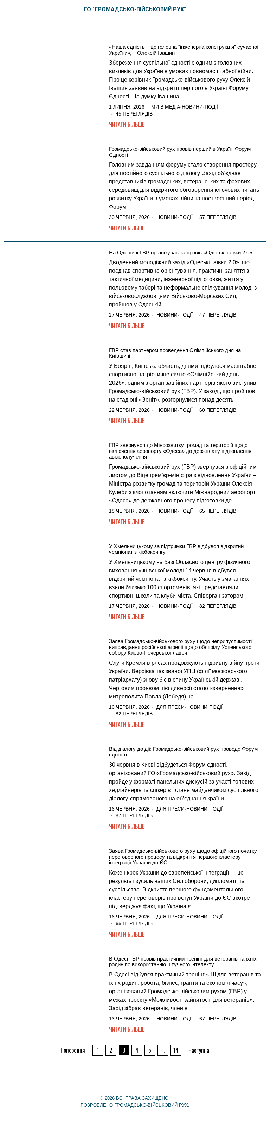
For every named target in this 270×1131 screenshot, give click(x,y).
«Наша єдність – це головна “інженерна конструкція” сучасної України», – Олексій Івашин (183, 50)
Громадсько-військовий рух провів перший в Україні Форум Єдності (180, 152)
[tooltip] (123, 1083)
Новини (192, 107)
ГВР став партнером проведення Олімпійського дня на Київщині (175, 353)
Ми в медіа (165, 107)
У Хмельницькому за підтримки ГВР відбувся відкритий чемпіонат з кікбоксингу (176, 549)
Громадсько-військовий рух (151, 1105)
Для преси (170, 707)
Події (211, 107)
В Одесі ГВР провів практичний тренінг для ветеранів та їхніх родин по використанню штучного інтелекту (183, 962)
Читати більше (126, 124)
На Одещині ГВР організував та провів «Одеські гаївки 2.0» (180, 252)
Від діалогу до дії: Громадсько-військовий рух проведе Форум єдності (183, 752)
